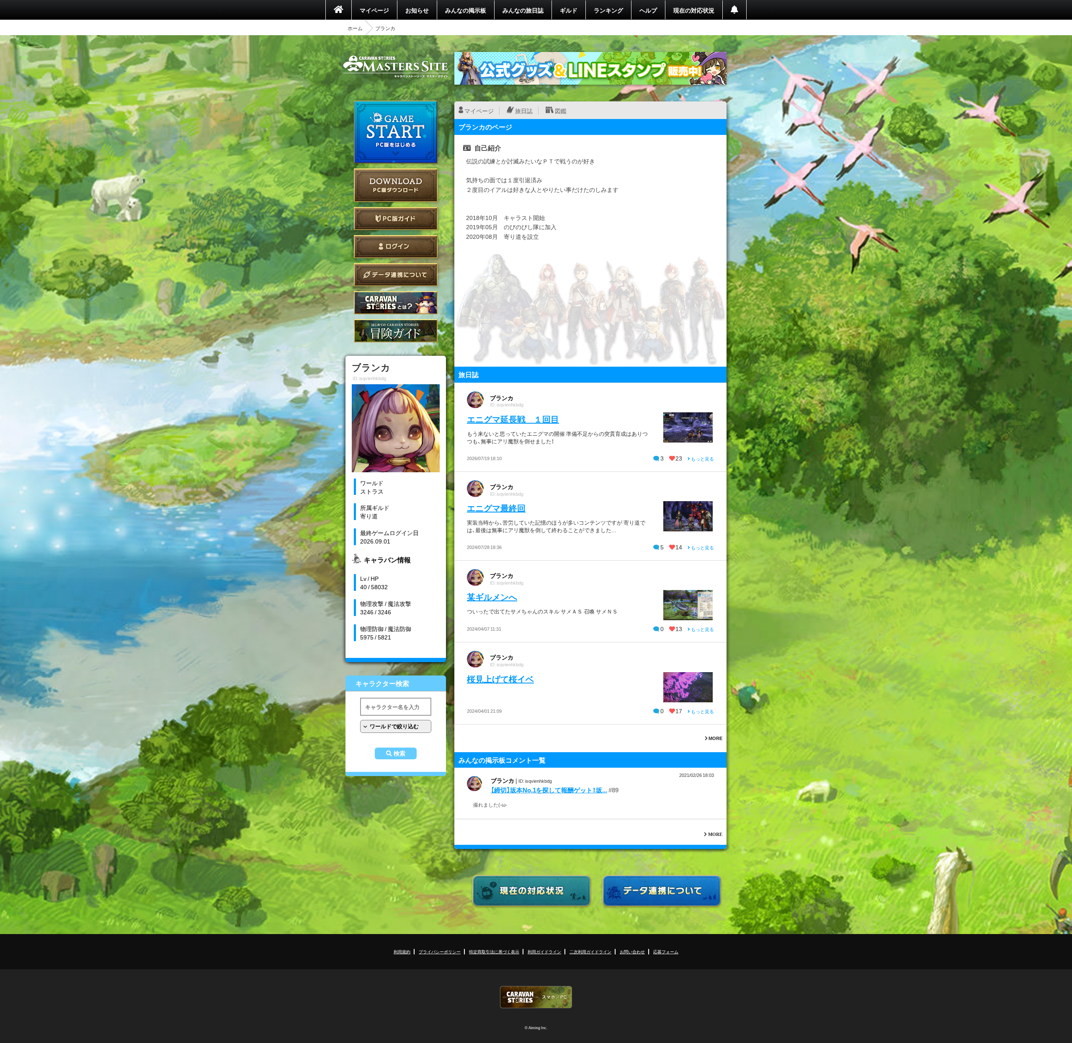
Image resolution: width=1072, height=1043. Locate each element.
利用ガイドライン (544, 951)
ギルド (568, 10)
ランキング (608, 10)
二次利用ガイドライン (590, 951)
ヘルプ (648, 10)
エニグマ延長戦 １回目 (513, 419)
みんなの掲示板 (465, 10)
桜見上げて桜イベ (500, 679)
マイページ (374, 10)
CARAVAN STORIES (536, 997)
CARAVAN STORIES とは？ (396, 302)
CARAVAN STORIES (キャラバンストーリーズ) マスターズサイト (395, 66)
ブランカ (501, 397)
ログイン (396, 246)
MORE (715, 738)
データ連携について (396, 274)
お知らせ (417, 10)
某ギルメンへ (492, 596)
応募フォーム (665, 951)
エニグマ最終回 (496, 508)
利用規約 (402, 951)
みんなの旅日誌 (523, 10)
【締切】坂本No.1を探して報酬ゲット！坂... (549, 790)
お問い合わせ (632, 951)
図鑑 (561, 110)
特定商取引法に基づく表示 (494, 951)
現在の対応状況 (693, 10)
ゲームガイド (396, 330)
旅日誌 (524, 110)
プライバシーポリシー (440, 951)
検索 (399, 753)
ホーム (355, 28)
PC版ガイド (396, 218)
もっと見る (702, 458)
